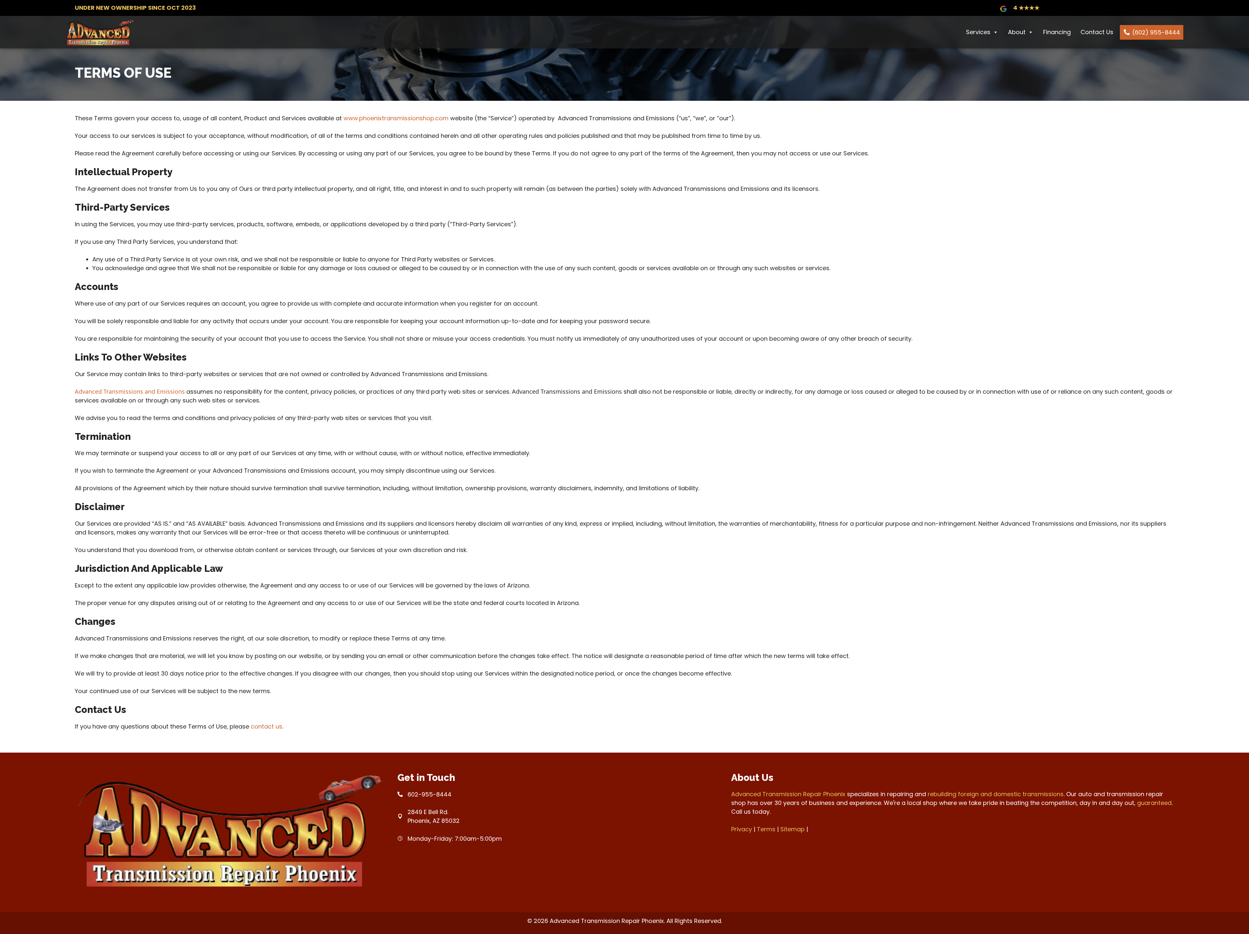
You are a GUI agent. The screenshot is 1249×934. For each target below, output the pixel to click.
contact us (266, 726)
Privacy (741, 829)
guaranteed (1154, 803)
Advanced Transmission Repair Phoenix (788, 794)
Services (978, 32)
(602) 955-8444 (1156, 32)
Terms (766, 829)
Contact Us (1097, 32)
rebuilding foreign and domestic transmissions (996, 794)
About (1017, 32)
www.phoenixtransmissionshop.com (396, 118)
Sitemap (792, 829)
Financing (1057, 32)
